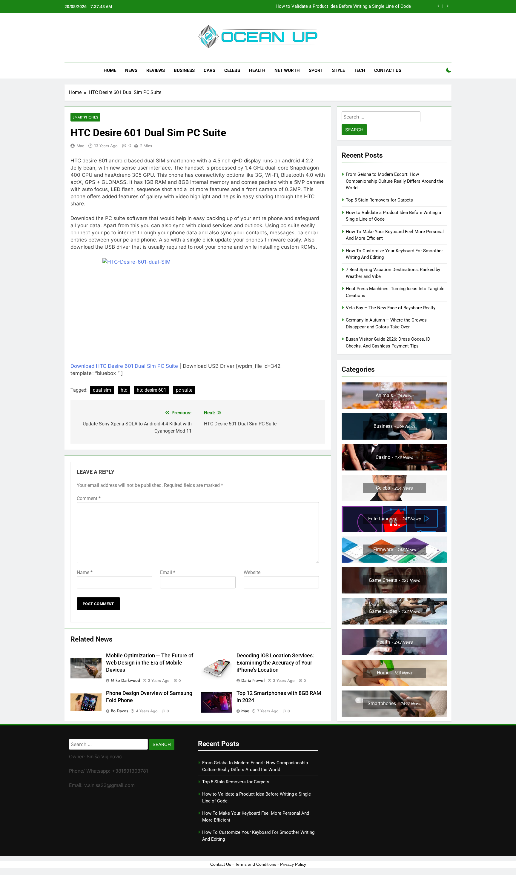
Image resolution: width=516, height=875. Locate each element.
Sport (316, 70)
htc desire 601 (151, 390)
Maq (81, 146)
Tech (359, 70)
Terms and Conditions (255, 864)
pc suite (184, 390)
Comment (89, 498)
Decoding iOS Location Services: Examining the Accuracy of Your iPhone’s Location (275, 663)
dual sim (102, 390)
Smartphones (85, 117)
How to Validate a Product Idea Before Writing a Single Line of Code (343, 6)
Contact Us (387, 70)
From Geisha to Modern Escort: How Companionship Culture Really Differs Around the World (394, 181)
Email (167, 572)
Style (338, 70)
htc (124, 390)
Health (257, 70)
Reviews (155, 70)
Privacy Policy (293, 864)
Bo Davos (119, 711)
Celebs (232, 70)
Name (85, 572)
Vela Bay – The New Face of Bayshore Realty (390, 307)
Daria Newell (253, 680)
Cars (209, 70)
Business (184, 70)
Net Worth (287, 70)
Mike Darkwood (125, 680)
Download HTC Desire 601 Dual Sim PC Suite (124, 366)
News (131, 70)
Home (110, 70)
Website (252, 572)
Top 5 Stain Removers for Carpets (379, 200)
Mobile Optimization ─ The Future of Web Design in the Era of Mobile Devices (149, 663)
